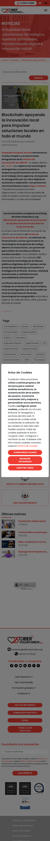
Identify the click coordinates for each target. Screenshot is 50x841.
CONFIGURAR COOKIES (25, 452)
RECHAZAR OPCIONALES (25, 460)
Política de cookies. (27, 446)
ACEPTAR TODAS (25, 467)
